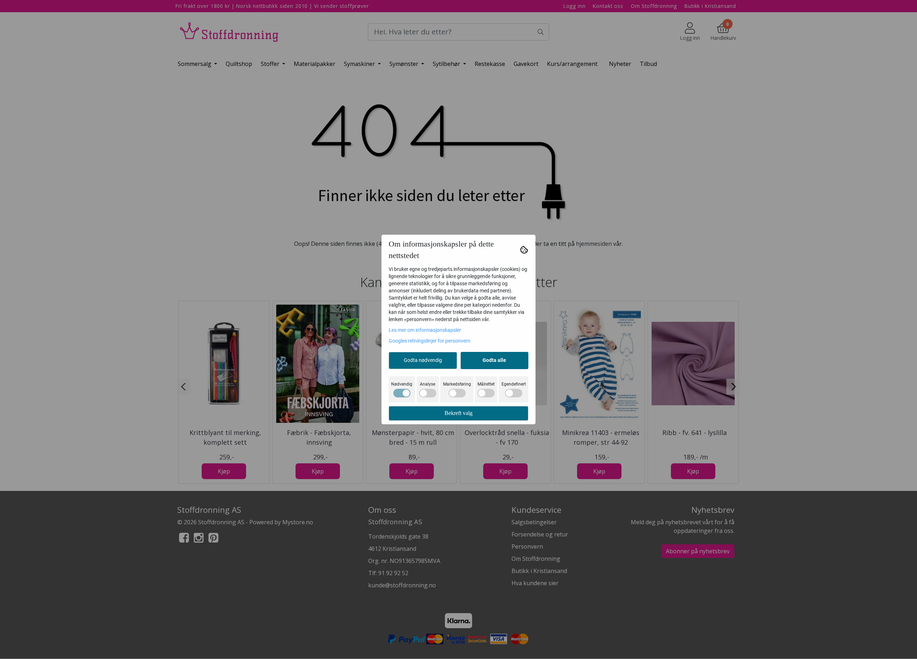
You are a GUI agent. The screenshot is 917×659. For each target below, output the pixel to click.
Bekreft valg (458, 413)
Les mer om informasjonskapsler (425, 330)
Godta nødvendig (423, 360)
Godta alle (494, 360)
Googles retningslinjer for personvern (429, 341)
